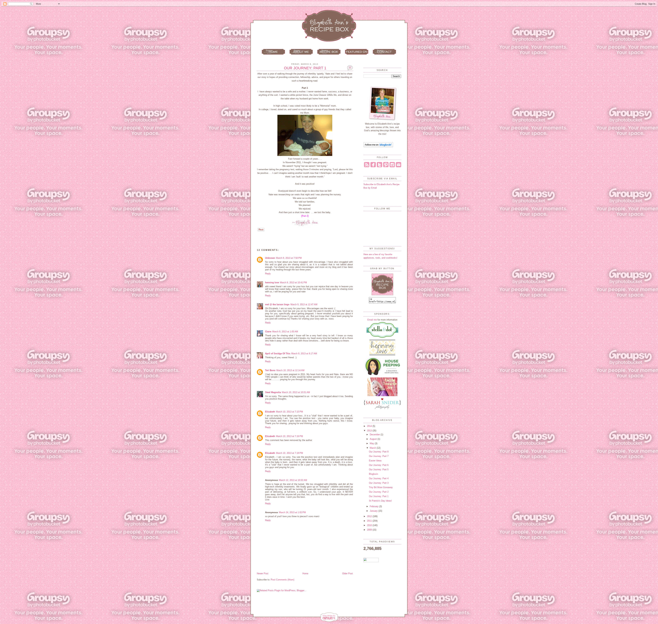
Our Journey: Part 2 (378, 492)
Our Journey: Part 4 (378, 478)
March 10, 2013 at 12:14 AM (290, 370)
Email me (372, 319)
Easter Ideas (375, 460)
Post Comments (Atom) (282, 579)
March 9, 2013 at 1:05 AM (285, 331)
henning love (272, 282)
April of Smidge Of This (277, 353)
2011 (370, 521)
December (375, 434)
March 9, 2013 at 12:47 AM (303, 304)
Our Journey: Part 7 (378, 456)
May (372, 443)
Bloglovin (373, 474)
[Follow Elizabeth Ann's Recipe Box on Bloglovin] (378, 146)
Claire (268, 331)
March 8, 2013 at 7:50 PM (289, 258)
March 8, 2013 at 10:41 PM (293, 282)
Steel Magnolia (273, 392)
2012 (370, 516)
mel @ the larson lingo (277, 304)
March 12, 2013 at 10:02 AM (293, 480)
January (374, 511)
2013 (370, 430)
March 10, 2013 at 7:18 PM (289, 453)
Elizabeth (270, 411)
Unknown (270, 258)
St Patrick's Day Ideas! (380, 500)
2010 (370, 525)
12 (350, 67)
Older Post (347, 573)
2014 (370, 426)
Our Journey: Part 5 (378, 469)
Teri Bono (270, 370)
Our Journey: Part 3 (378, 483)
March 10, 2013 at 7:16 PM (289, 436)
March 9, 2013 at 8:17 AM (304, 353)
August (373, 439)
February (374, 506)
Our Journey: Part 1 (305, 68)
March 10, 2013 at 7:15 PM (289, 411)
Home (305, 573)
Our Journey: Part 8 (378, 451)
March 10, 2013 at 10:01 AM (296, 392)
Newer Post (262, 573)
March (373, 448)
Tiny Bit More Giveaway (381, 487)
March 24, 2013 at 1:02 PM (292, 512)
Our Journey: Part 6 (378, 465)
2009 (370, 529)
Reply (268, 273)
